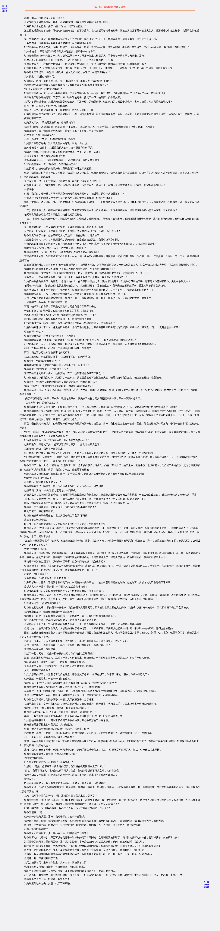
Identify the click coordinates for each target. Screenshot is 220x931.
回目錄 (4, 11)
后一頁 (4, 6)
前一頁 (4, 9)
